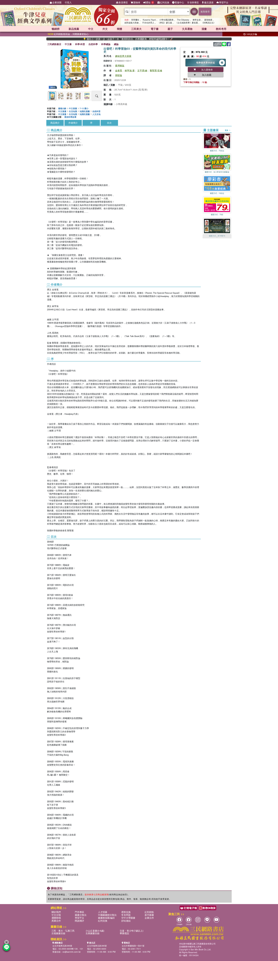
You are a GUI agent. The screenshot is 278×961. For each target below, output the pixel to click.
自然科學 (93, 44)
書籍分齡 (62, 108)
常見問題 (126, 915)
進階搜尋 (205, 11)
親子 (170, 29)
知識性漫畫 (85, 111)
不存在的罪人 (148, 22)
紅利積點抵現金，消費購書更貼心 (68, 34)
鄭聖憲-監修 (156, 70)
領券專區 (194, 2)
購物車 (136, 2)
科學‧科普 (80, 44)
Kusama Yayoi (149, 19)
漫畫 (204, 29)
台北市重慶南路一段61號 (133, 945)
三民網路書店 (54, 44)
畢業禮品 (124, 933)
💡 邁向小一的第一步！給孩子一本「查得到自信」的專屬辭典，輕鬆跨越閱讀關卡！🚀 (101, 39)
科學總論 (105, 44)
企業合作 (149, 917)
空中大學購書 (128, 917)
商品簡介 (55, 122)
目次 (109, 122)
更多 (227, 130)
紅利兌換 (164, 2)
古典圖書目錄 (92, 933)
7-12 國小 (84, 108)
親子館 (52, 108)
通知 (149, 2)
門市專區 (79, 912)
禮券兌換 (126, 912)
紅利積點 (149, 912)
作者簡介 (73, 122)
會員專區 (123, 2)
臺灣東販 (119, 65)
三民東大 (136, 29)
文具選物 (187, 29)
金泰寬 (118, 70)
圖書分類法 (80, 915)
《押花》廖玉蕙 (165, 22)
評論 (219, 44)
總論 (116, 44)
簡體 (119, 29)
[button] (217, 237)
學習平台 (223, 2)
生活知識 (73, 111)
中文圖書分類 (55, 116)
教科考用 (221, 29)
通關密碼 (56, 917)
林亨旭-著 (130, 70)
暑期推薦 (208, 19)
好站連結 (126, 920)
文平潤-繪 (142, 70)
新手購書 (149, 915)
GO (194, 11)
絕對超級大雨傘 (132, 22)
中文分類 (56, 915)
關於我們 (56, 912)
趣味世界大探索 (123, 56)
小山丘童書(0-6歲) (95, 930)
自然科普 (96, 111)
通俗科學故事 (70, 116)
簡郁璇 (118, 75)
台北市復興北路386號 (62, 945)
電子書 (155, 29)
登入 (69, 2)
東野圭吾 (197, 19)
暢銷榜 (56, 29)
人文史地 (96, 114)
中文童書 (73, 108)
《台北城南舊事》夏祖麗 (186, 22)
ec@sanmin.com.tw (72, 951)
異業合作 (56, 920)
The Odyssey (183, 19)
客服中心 (179, 2)
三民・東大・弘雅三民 (63, 930)
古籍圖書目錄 (58, 933)
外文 (105, 29)
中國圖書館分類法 (107, 915)
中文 (90, 29)
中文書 (68, 44)
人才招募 (102, 912)
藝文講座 (209, 2)
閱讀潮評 (79, 920)
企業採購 (57, 2)
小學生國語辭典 (166, 19)
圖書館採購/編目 (106, 917)
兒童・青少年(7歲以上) (131, 930)
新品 (74, 29)
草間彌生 (135, 19)
